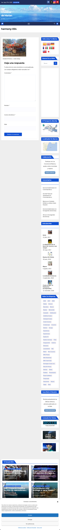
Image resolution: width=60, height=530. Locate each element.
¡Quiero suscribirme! (50, 410)
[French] (45, 47)
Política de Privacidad (31, 527)
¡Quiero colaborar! (50, 172)
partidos (45, 372)
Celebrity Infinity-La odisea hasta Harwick (49, 203)
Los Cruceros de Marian (6, 12)
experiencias (46, 333)
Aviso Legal (39, 527)
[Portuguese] (53, 47)
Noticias (18, 468)
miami (44, 351)
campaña (45, 313)
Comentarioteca (47, 189)
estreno (45, 327)
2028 (53, 301)
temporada (46, 378)
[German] (53, 44)
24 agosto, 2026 (9, 475)
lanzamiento (46, 348)
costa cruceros (47, 321)
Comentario (8, 73)
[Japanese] (49, 51)
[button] (57, 501)
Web (5, 124)
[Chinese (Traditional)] (45, 51)
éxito (49, 384)
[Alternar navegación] (29, 23)
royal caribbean (47, 375)
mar (53, 348)
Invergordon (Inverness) (49, 210)
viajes (44, 384)
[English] (49, 44)
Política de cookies (22, 527)
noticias (45, 369)
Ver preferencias (30, 523)
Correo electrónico (9, 115)
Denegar (30, 519)
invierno (54, 342)
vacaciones (46, 381)
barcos (52, 307)
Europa (51, 327)
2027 (49, 301)
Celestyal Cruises (47, 318)
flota (55, 339)
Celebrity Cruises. (47, 315)
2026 (44, 301)
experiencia (46, 330)
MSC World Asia (47, 357)
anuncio (50, 304)
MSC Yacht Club (47, 360)
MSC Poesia (46, 354)
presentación (52, 372)
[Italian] (49, 47)
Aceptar (30, 515)
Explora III (45, 336)
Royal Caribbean (51, 468)
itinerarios (45, 345)
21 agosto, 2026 (38, 475)
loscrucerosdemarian (49, 188)
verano (52, 381)
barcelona (45, 307)
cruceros (53, 324)
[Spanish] (45, 44)
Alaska (45, 304)
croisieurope (46, 324)
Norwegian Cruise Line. (49, 363)
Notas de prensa (11, 468)
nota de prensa (47, 366)
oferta (50, 369)
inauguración (46, 342)
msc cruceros (51, 351)
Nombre (7, 105)
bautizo (45, 310)
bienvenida (51, 310)
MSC (5, 468)
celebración (53, 313)
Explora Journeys (47, 339)
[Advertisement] (50, 92)
